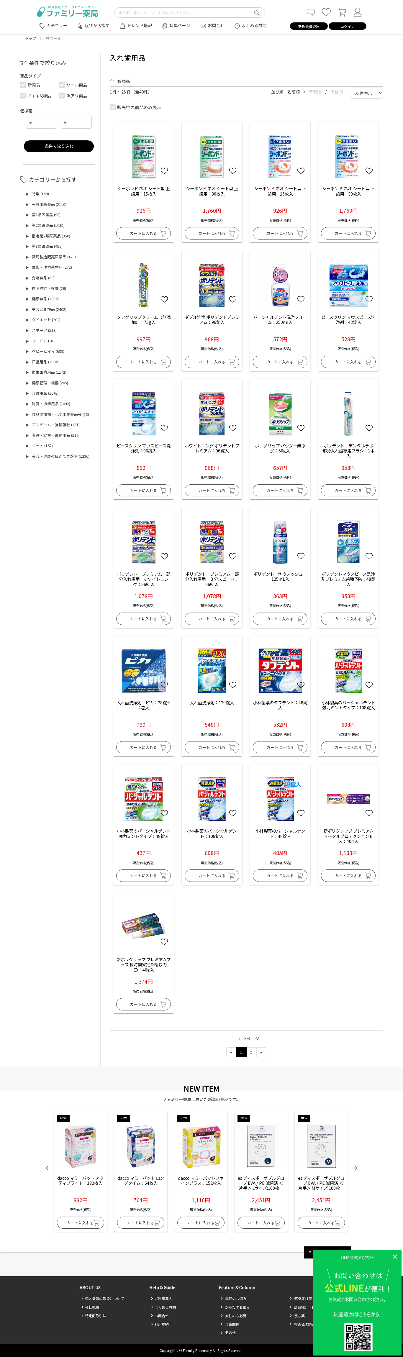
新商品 (33, 84)
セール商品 (76, 84)
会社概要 (92, 1307)
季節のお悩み (235, 1298)
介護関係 (231, 1324)
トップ (30, 38)
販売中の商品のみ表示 (139, 107)
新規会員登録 (309, 26)
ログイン (347, 26)
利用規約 (162, 1324)
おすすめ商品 (39, 95)
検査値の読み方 (306, 1324)
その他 (230, 1332)
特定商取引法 (95, 1315)
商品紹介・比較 (306, 1307)
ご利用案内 (163, 1298)
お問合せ (216, 25)
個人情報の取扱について (104, 1298)
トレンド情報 (139, 25)
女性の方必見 (235, 1315)
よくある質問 (254, 25)
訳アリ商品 (76, 95)
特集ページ (179, 25)
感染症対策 (302, 1298)
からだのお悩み (237, 1307)
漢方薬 (299, 1315)
